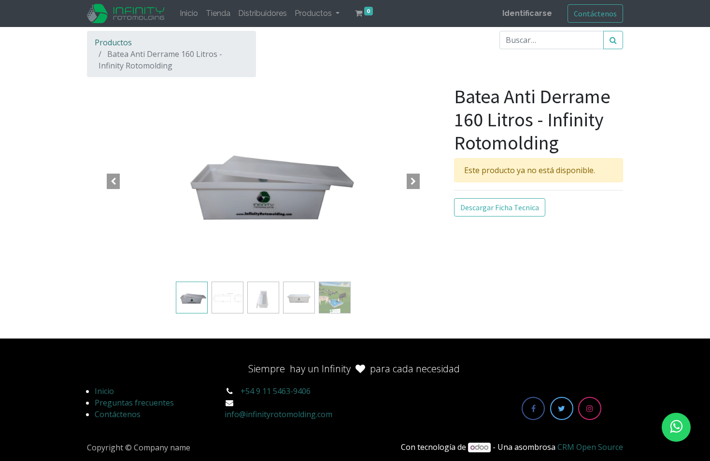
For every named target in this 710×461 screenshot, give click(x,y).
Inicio (104, 391)
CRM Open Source (590, 447)
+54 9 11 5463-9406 (276, 391)
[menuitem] (189, 13)
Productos (113, 42)
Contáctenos (595, 13)
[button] (113, 181)
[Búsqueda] (613, 40)
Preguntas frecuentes (134, 402)
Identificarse (527, 13)
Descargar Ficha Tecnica (499, 207)
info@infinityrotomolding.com (278, 414)
